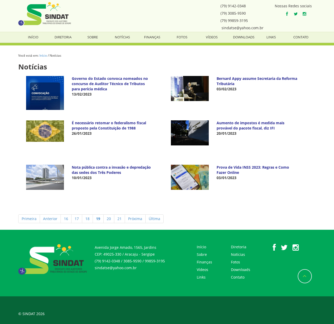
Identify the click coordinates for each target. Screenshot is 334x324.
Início (33, 37)
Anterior (50, 218)
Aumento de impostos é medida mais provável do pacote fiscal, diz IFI (250, 125)
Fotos (182, 37)
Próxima (135, 218)
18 (87, 218)
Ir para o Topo (305, 276)
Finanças (152, 37)
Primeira (29, 218)
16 (66, 218)
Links (271, 37)
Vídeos (212, 37)
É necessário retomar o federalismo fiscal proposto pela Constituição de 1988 (109, 125)
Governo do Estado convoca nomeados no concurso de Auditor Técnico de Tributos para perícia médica (110, 83)
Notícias (122, 37)
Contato (300, 37)
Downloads (243, 37)
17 (77, 218)
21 (119, 218)
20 (109, 218)
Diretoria (63, 37)
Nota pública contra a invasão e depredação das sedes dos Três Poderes (111, 170)
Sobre (92, 37)
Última (154, 218)
